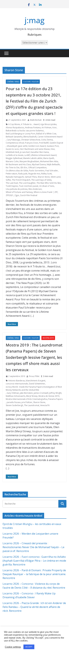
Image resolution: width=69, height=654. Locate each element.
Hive (53, 149)
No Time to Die (12, 167)
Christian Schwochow (30, 139)
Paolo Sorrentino (36, 170)
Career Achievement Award (50, 136)
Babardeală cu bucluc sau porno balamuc (25, 130)
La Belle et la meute (14, 155)
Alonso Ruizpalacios (15, 127)
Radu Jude (22, 173)
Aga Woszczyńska (48, 124)
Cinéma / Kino (13, 82)
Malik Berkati (36, 120)
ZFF (56, 192)
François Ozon (31, 142)
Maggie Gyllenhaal (14, 158)
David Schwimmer (37, 383)
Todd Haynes (12, 186)
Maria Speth (48, 158)
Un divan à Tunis (46, 186)
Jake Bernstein (26, 393)
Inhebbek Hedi (12, 152)
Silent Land (55, 176)
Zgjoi (16, 195)
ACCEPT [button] (28, 647)
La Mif (27, 155)
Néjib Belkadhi (53, 164)
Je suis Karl (25, 152)
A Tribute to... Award (30, 124)
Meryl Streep (32, 396)
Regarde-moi (34, 173)
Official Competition (37, 167)
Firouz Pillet (34, 376)
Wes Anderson (35, 189)
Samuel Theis (31, 176)
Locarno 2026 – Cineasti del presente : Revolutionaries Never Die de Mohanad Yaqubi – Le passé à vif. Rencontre (33, 547)
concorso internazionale (17, 383)
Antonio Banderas (16, 380)
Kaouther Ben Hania (40, 152)
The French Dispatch (21, 180)
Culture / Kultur (31, 82)
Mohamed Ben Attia (49, 161)
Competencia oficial (15, 142)
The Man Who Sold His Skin (49, 183)
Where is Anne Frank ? (43, 192)
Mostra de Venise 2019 (49, 396)
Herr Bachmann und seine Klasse (35, 149)
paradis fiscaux (14, 402)
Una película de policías (16, 189)
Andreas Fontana (33, 127)
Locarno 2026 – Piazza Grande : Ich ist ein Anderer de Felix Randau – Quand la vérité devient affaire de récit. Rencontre (34, 607)
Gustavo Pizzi (53, 146)
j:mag (34, 20)
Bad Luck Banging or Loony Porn (20, 133)
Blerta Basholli (30, 136)
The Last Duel (12, 183)
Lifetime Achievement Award (43, 155)
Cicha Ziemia (47, 139)
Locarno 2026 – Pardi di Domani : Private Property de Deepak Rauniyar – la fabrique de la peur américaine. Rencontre (34, 574)
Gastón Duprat (56, 142)
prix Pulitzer (27, 402)
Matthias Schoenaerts (15, 396)
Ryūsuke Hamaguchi (15, 176)
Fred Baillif (44, 142)
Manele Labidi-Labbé (32, 158)
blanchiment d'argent (35, 380)
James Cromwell (41, 393)
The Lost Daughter (27, 183)
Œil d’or (23, 167)
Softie (8, 180)
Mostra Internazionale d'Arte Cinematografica (26, 399)
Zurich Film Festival (28, 195)
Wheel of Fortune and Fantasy (19, 192)
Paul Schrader (51, 170)
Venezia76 (44, 405)
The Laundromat (31, 405)
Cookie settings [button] (13, 647)
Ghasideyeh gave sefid (17, 146)
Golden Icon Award (37, 146)
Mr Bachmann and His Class (18, 164)
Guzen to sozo (12, 149)
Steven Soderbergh (14, 405)
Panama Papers (55, 399)
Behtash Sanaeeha (14, 136)
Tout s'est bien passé (28, 186)
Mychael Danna (39, 164)
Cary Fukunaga (13, 139)
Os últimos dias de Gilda (17, 170)
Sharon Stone (44, 176)
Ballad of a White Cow (46, 133)
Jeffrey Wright (55, 393)
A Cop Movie (14, 124)
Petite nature (11, 173)
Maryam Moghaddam (29, 161)
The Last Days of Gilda (41, 180)
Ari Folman (46, 127)
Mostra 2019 (48, 338)
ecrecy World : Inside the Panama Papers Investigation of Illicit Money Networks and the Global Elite (34, 388)
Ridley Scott (46, 173)
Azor (54, 127)
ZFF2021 (9, 195)
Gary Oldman (13, 393)
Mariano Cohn (12, 161)
